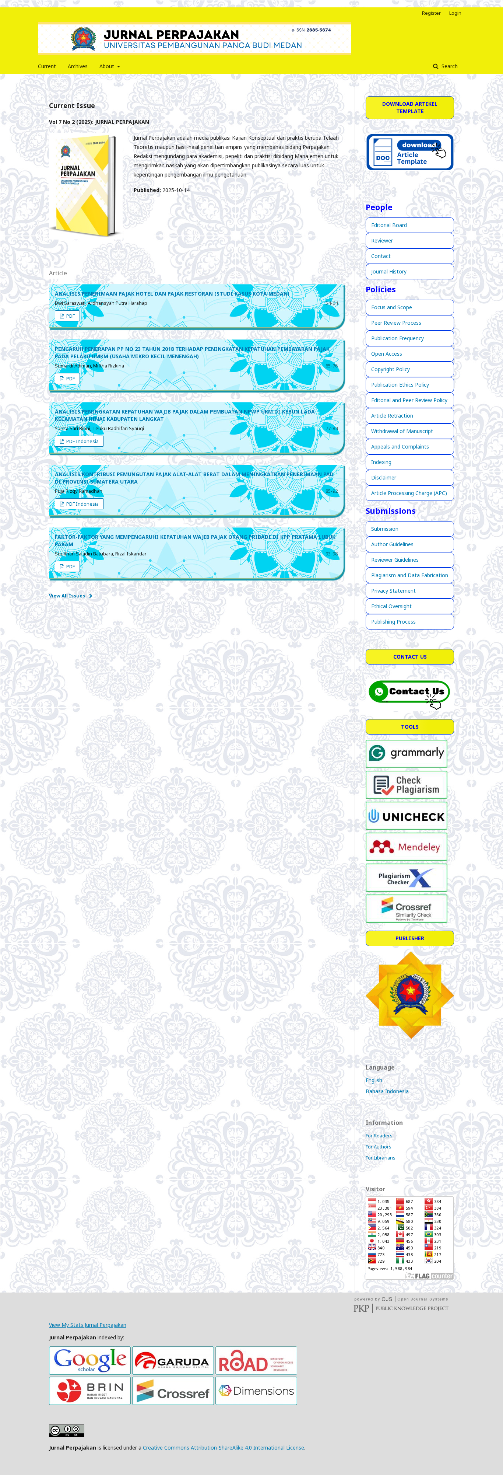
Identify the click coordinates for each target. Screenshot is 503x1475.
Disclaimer (383, 477)
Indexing (381, 461)
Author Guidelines (392, 544)
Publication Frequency (397, 338)
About (107, 66)
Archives (78, 66)
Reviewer (382, 240)
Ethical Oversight (391, 606)
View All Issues (67, 595)
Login (455, 13)
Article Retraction (392, 415)
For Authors (378, 1146)
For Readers (379, 1135)
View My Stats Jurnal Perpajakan (87, 1324)
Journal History (389, 271)
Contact (381, 255)
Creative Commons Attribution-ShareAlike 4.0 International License (223, 1447)
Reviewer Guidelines (395, 559)
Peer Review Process (396, 322)
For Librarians (380, 1157)
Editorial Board (389, 225)
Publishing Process (393, 621)
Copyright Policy (390, 369)
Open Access (386, 353)
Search (449, 66)
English (374, 1080)
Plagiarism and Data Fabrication (409, 575)
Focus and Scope (391, 307)
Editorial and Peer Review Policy (409, 400)
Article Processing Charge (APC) (409, 492)
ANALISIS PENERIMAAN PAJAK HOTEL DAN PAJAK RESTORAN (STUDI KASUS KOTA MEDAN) (172, 293)
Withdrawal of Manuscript (402, 431)
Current (47, 66)
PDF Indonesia (82, 441)
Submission (384, 528)
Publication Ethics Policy (400, 384)
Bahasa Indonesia (387, 1091)
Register (431, 13)
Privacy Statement (393, 590)
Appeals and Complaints (400, 446)
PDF (70, 316)
